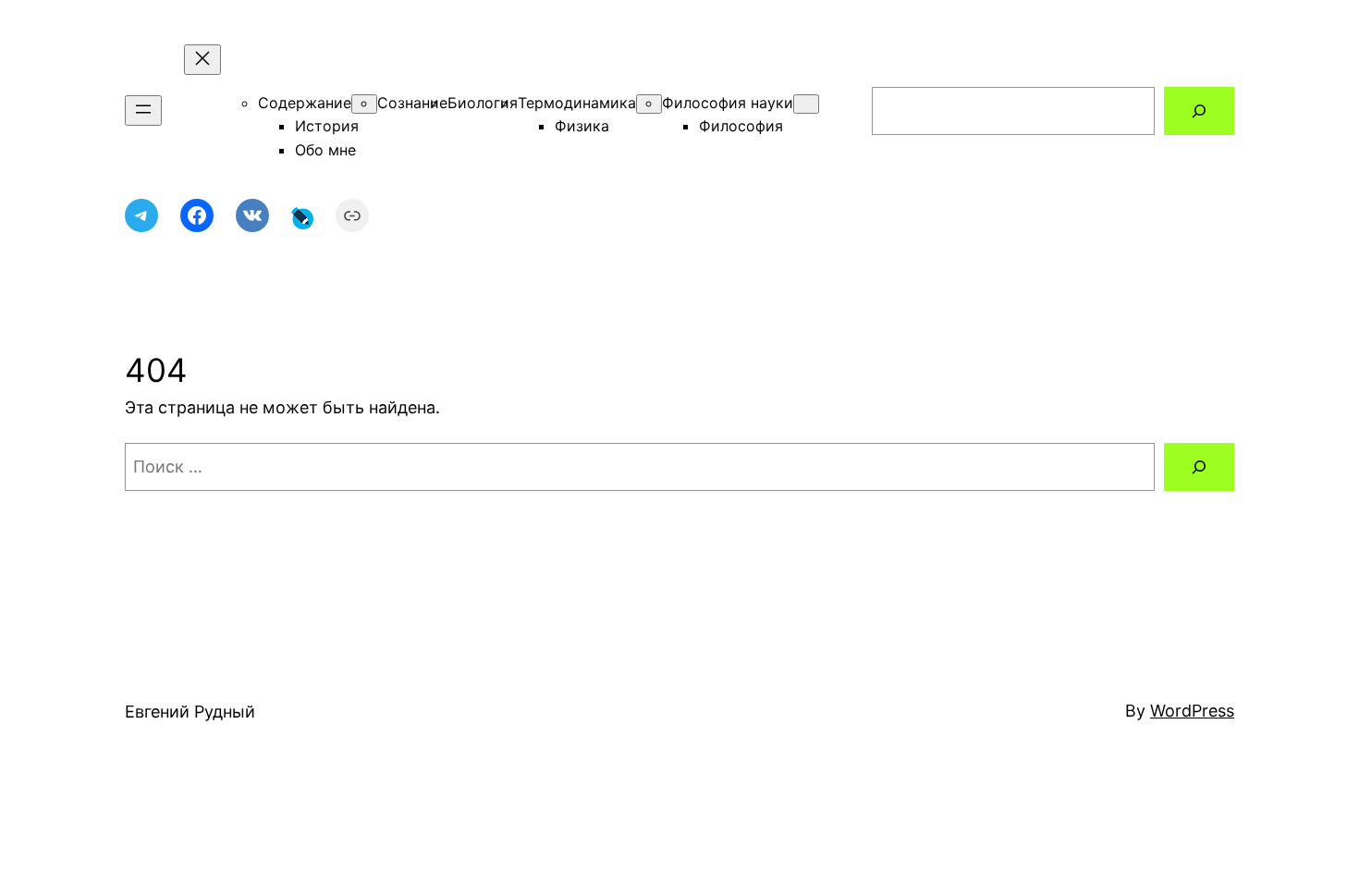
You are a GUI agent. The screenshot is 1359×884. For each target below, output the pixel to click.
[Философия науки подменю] (806, 104)
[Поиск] (1199, 467)
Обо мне (325, 150)
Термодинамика (577, 102)
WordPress (1192, 710)
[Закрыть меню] (202, 59)
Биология (482, 102)
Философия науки (727, 102)
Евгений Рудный (190, 711)
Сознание (412, 102)
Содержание (304, 102)
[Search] (1199, 111)
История (327, 126)
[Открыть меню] (143, 110)
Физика (582, 126)
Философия (741, 126)
